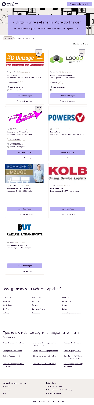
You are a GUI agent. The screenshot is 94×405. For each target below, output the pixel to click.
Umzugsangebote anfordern (79, 4)
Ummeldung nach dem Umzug (44, 364)
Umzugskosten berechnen (12, 351)
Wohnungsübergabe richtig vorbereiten (73, 365)
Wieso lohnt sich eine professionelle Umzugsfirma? (45, 344)
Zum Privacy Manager (54, 386)
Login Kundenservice (53, 393)
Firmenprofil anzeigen (25, 101)
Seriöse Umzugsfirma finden (13, 356)
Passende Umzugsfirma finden (14, 343)
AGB (4, 393)
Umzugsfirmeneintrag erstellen (14, 383)
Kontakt (6, 386)
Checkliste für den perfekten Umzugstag (13, 365)
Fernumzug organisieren (72, 351)
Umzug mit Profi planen (72, 343)
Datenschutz (51, 383)
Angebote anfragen (25, 96)
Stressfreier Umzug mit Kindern (44, 356)
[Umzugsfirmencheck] (10, 4)
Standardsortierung (80, 44)
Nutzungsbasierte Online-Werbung (59, 390)
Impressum (7, 390)
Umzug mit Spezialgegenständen (45, 351)
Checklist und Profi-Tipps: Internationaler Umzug (73, 357)
